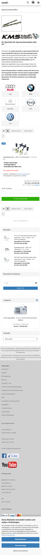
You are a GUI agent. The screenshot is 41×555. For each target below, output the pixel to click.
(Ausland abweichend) (23, 174)
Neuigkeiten (5, 404)
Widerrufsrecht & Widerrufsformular (12, 390)
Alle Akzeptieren (20, 539)
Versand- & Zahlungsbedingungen (12, 387)
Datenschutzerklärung (8, 535)
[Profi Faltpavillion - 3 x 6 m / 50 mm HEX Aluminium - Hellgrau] (20, 309)
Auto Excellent (6, 412)
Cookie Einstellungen (8, 415)
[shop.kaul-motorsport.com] (4, 2)
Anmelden (20, 288)
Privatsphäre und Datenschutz (10, 401)
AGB (3, 397)
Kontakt (4, 372)
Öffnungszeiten (6, 376)
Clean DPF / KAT (6, 383)
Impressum (5, 369)
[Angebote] (37, 300)
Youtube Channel (7, 408)
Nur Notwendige (20, 545)
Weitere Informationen (20, 551)
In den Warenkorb (20, 199)
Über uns (4, 380)
